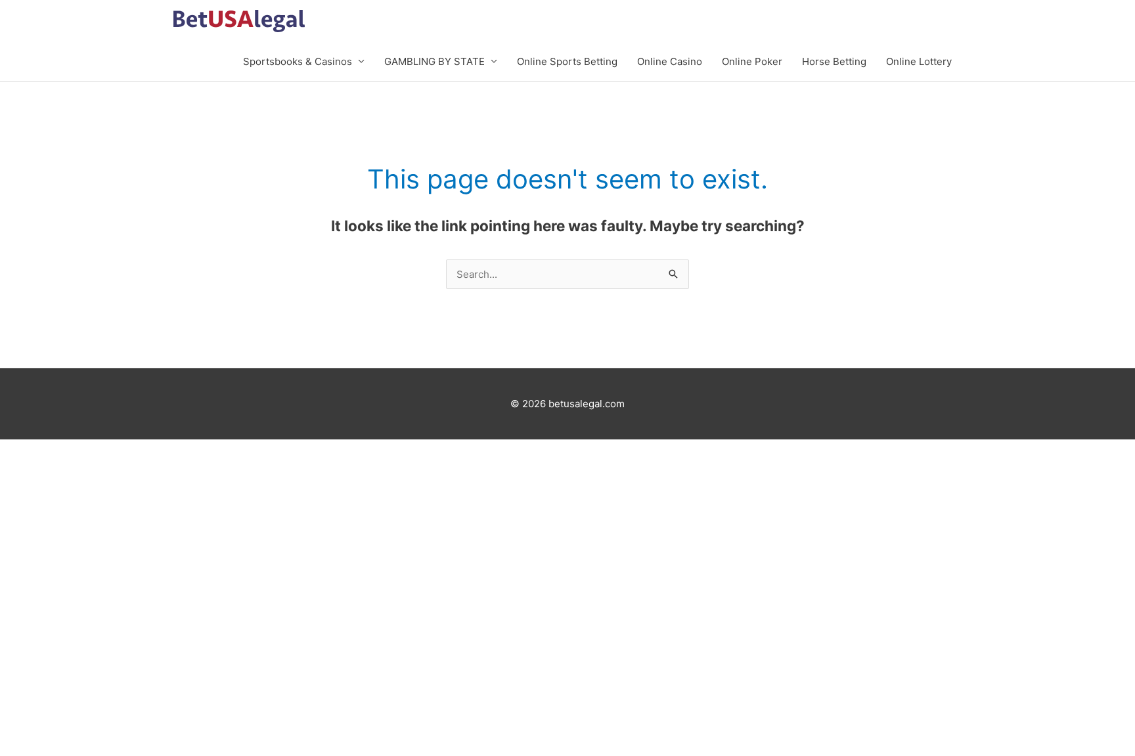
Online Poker (752, 61)
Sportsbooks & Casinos (297, 61)
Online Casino (669, 61)
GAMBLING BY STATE (434, 61)
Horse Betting (834, 61)
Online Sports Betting (567, 61)
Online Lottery (919, 61)
